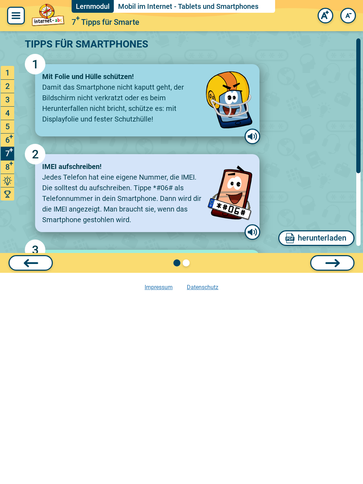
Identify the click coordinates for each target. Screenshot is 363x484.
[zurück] (31, 263)
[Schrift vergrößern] (325, 15)
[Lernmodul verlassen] (48, 16)
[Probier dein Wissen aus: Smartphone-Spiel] (7, 180)
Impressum (159, 287)
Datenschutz (202, 287)
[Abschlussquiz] (7, 194)
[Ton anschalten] (252, 136)
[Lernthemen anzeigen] (16, 15)
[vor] (332, 263)
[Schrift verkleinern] (348, 15)
